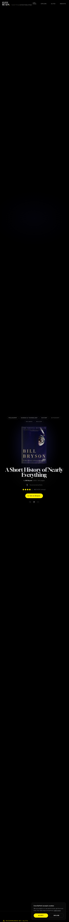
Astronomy (55, 417)
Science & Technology (29, 417)
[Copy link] (38, 502)
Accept (41, 915)
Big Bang (29, 421)
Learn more (57, 910)
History (44, 417)
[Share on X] (30, 502)
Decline (56, 915)
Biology (39, 421)
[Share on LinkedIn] (34, 502)
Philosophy (18, 4)
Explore (13, 4)
